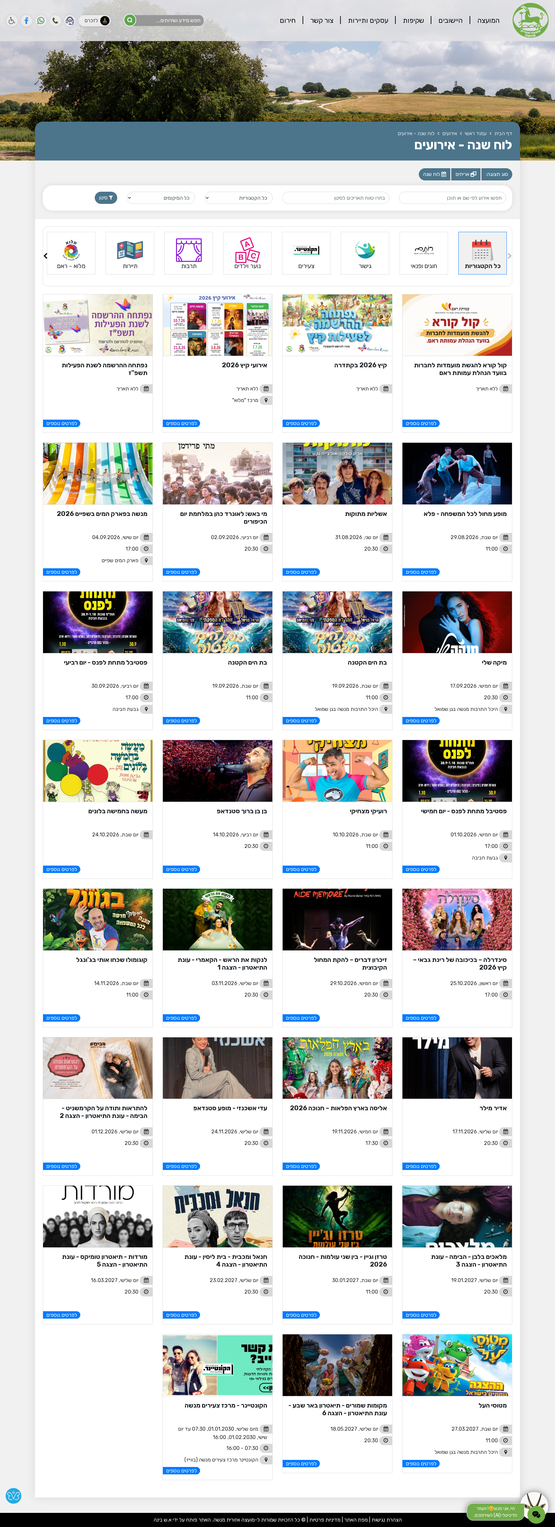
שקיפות (412, 20)
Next (45, 257)
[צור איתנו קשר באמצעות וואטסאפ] (41, 20)
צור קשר (321, 20)
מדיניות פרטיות (324, 1520)
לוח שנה (432, 174)
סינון (104, 198)
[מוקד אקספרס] (69, 20)
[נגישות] (12, 20)
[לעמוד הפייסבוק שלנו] (26, 20)
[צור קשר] (55, 20)
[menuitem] (482, 20)
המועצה (488, 20)
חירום (288, 20)
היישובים (450, 20)
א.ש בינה (163, 1520)
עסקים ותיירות (367, 20)
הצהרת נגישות (387, 1520)
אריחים (463, 174)
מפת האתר (356, 1520)
